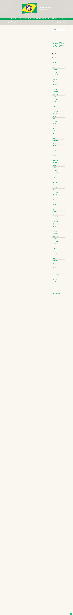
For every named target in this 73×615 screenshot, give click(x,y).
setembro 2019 (55, 201)
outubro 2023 (55, 118)
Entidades (52, 18)
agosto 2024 (55, 101)
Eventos (15, 18)
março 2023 (55, 130)
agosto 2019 (55, 202)
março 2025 (55, 89)
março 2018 (55, 231)
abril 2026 (54, 67)
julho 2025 (54, 82)
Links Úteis (47, 18)
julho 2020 (54, 184)
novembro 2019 (55, 197)
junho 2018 (55, 226)
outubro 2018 (55, 219)
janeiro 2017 (55, 255)
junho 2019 (55, 206)
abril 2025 (54, 87)
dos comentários (56, 293)
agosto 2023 (55, 121)
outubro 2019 (55, 199)
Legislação (41, 18)
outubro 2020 (55, 179)
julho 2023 (54, 123)
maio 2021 (54, 167)
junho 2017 (55, 246)
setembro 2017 (55, 241)
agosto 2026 (55, 60)
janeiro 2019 (55, 214)
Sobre (11, 18)
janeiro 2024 (55, 113)
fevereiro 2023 (55, 131)
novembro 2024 (55, 96)
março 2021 (55, 170)
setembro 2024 (55, 99)
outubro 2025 (55, 77)
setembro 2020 (55, 180)
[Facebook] (9, 511)
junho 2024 (55, 104)
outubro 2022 (55, 138)
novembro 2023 (55, 116)
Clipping (26, 34)
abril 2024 (54, 108)
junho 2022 (55, 145)
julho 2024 (54, 103)
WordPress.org (55, 295)
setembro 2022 (55, 140)
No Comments (20, 34)
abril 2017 (54, 250)
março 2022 (55, 150)
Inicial (10, 601)
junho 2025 (55, 84)
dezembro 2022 (55, 135)
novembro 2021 (55, 157)
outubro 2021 (55, 158)
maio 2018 (54, 228)
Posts (54, 291)
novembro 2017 (55, 238)
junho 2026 (55, 64)
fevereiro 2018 (55, 233)
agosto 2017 (55, 243)
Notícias (19, 18)
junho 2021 (55, 165)
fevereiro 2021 (55, 172)
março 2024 (55, 109)
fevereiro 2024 (55, 111)
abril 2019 (54, 209)
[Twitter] (12, 511)
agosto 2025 (55, 81)
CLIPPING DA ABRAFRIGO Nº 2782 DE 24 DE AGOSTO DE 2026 (17, 576)
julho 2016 (54, 263)
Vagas (37, 18)
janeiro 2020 (55, 194)
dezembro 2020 (55, 175)
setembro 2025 (55, 79)
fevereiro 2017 (55, 253)
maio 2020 (55, 187)
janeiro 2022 (55, 153)
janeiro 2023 (55, 133)
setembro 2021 (55, 160)
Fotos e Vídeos (31, 18)
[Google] (14, 511)
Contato (61, 18)
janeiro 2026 (55, 72)
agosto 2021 (55, 162)
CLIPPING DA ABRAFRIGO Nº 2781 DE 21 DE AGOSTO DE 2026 (31, 576)
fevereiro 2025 (55, 91)
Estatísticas (24, 18)
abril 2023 (54, 128)
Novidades (55, 279)
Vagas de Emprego (56, 282)
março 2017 (55, 251)
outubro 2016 (55, 258)
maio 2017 (54, 248)
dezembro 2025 (55, 74)
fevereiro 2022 (55, 152)
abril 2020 (54, 189)
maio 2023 (54, 126)
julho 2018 (54, 224)
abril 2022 (54, 148)
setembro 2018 (55, 221)
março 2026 (55, 69)
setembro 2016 (55, 260)
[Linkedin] (17, 511)
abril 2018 (54, 229)
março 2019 (55, 211)
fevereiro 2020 (55, 192)
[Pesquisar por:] (58, 29)
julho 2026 (54, 62)
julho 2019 (54, 204)
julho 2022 (54, 143)
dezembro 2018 (55, 216)
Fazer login (55, 290)
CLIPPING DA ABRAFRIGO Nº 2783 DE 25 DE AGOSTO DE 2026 (31, 570)
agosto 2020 (55, 182)
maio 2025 (54, 86)
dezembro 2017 (55, 236)
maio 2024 (54, 106)
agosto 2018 (55, 223)
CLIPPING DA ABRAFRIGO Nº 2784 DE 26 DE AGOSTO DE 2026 (17, 570)
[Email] (19, 511)
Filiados (57, 18)
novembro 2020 (55, 177)
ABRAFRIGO (59, 22)
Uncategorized (55, 281)
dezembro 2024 (55, 94)
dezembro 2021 (55, 155)
